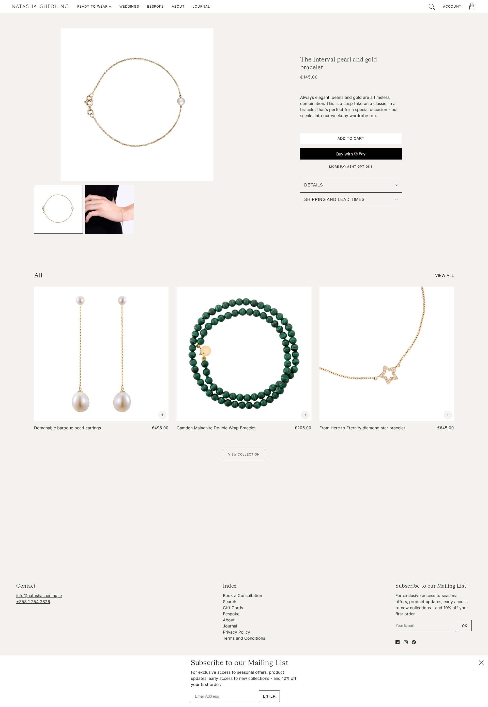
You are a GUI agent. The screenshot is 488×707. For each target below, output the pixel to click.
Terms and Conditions (244, 638)
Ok (464, 626)
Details (313, 185)
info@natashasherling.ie (39, 595)
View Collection (244, 454)
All (38, 276)
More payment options (351, 166)
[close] (481, 662)
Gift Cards (233, 607)
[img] (397, 642)
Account (452, 6)
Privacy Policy (236, 632)
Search (229, 601)
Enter (269, 696)
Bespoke (231, 613)
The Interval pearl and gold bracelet (338, 64)
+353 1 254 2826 (33, 601)
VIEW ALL (444, 275)
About (229, 619)
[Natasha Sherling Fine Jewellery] (40, 7)
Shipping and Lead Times (334, 199)
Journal (230, 626)
